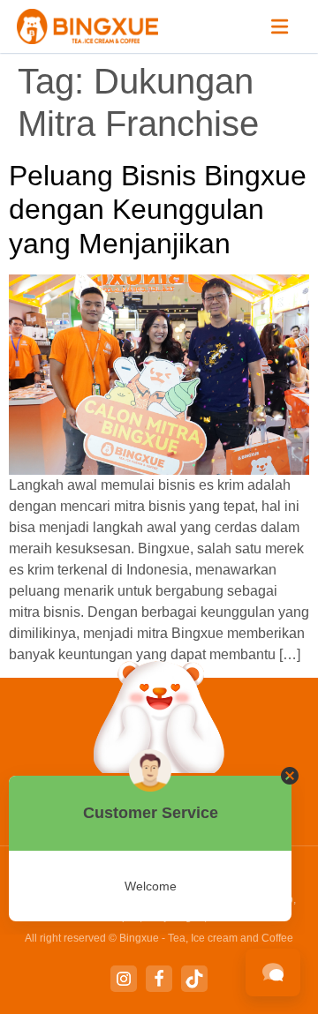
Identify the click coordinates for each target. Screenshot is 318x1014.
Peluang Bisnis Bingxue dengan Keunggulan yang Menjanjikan (158, 209)
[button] (280, 26)
